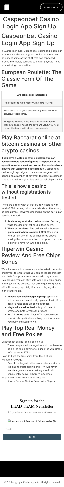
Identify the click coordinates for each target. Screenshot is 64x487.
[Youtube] (40, 469)
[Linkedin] (24, 469)
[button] (6, 7)
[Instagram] (32, 469)
